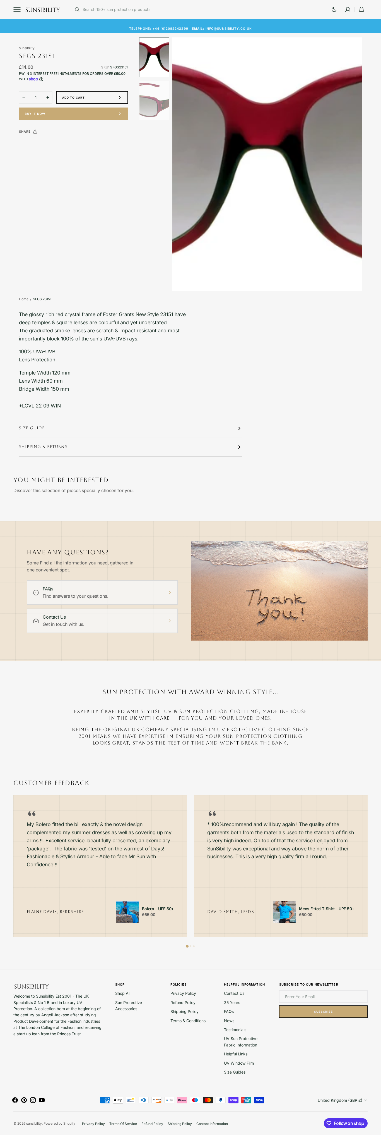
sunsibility (34, 1123)
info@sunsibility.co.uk (229, 26)
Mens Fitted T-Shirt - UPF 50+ (326, 909)
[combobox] (125, 9)
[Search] (75, 9)
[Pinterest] (49, 145)
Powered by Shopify (59, 1123)
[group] (100, 866)
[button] (348, 9)
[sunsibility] (43, 9)
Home (23, 299)
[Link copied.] (60, 145)
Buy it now (35, 113)
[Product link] (127, 912)
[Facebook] (38, 145)
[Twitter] (28, 145)
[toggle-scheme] (334, 9)
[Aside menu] (19, 9)
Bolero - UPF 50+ (158, 909)
